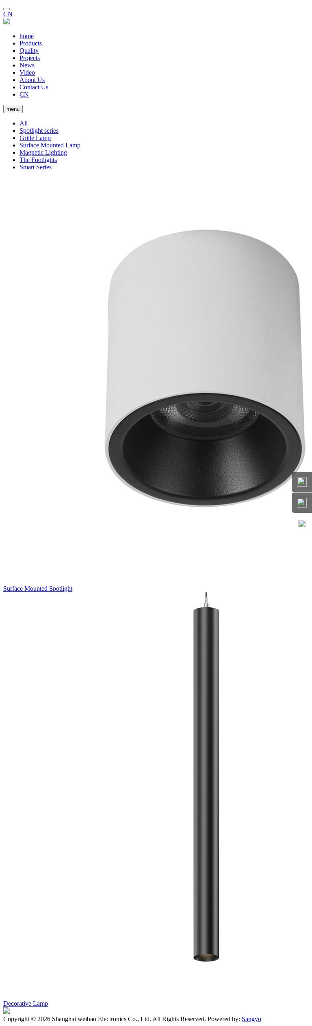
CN (8, 14)
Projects (30, 57)
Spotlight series (39, 130)
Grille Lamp (35, 137)
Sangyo (251, 1018)
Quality (29, 50)
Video (27, 72)
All (24, 123)
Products (31, 43)
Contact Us (34, 87)
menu (13, 109)
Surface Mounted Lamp (50, 145)
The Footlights (38, 159)
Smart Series (36, 167)
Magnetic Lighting (43, 152)
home (27, 35)
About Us (32, 79)
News (27, 65)
